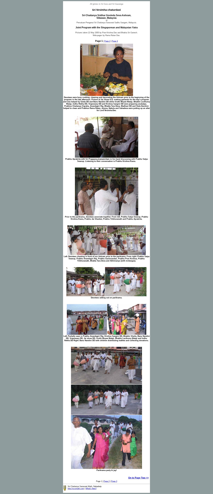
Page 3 (115, 41)
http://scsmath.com (76, 488)
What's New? (91, 488)
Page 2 (107, 41)
